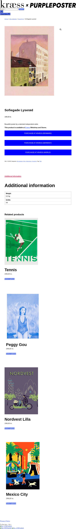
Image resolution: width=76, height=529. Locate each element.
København (29, 161)
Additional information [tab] (13, 176)
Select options (10, 279)
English (9, 526)
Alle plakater (13, 19)
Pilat (40, 161)
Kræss (27, 127)
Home (6, 19)
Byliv (24, 161)
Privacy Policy (5, 521)
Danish (9, 528)
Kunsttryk (21, 19)
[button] (60, 29)
